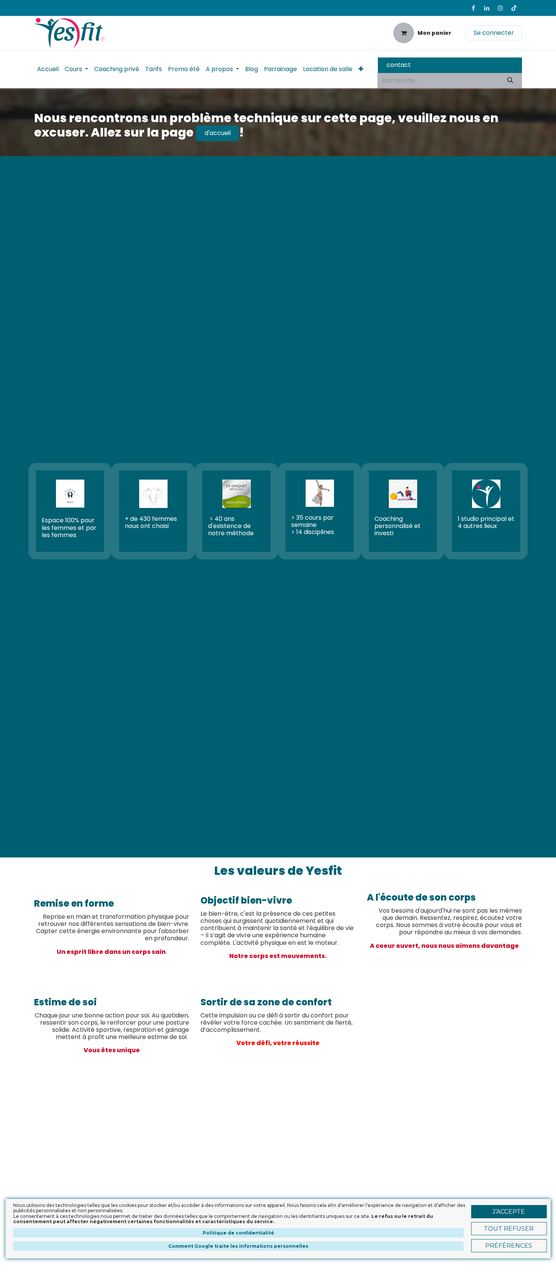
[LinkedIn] (487, 8)
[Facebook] (473, 8)
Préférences (508, 1245)
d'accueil (218, 133)
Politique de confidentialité (238, 1233)
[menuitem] (48, 69)
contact (399, 65)
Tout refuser (509, 1228)
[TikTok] (514, 8)
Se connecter (494, 32)
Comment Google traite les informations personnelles (238, 1246)
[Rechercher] (510, 80)
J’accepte (508, 1211)
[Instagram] (500, 8)
